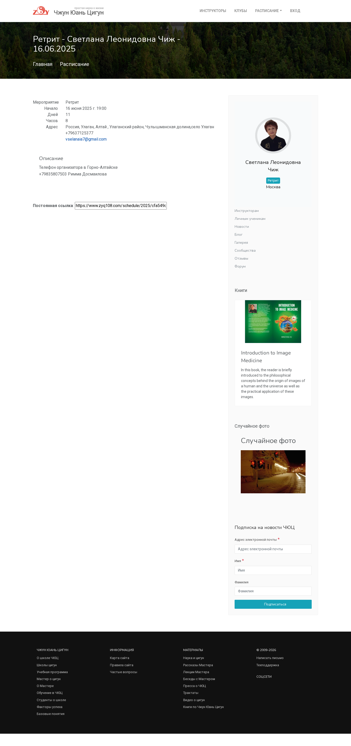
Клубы (240, 11)
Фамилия (241, 582)
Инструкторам (247, 210)
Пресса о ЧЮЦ (194, 686)
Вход (295, 11)
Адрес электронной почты (256, 540)
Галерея (241, 242)
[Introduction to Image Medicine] (273, 321)
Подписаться (274, 604)
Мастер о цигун (49, 679)
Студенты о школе (51, 700)
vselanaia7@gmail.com (86, 139)
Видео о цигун (194, 700)
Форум (240, 266)
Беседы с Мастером (199, 679)
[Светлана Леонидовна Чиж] (273, 131)
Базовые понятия (50, 714)
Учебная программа (52, 672)
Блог (239, 234)
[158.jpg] (273, 471)
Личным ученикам (250, 218)
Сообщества (245, 250)
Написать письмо (270, 658)
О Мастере (45, 686)
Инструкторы (213, 11)
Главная (42, 64)
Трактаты (190, 693)
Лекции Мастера (196, 672)
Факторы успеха (49, 707)
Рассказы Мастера (198, 665)
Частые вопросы (123, 672)
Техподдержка (267, 665)
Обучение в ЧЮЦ (49, 693)
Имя (238, 561)
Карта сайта (119, 658)
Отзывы (241, 258)
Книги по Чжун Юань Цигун (203, 707)
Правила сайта (121, 665)
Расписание (267, 11)
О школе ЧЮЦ (47, 658)
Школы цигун (47, 665)
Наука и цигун (193, 658)
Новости (242, 226)
